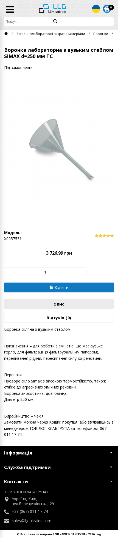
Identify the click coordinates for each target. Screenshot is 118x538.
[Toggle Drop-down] (96, 9)
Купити (61, 287)
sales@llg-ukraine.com (31, 520)
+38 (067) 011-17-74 (30, 511)
